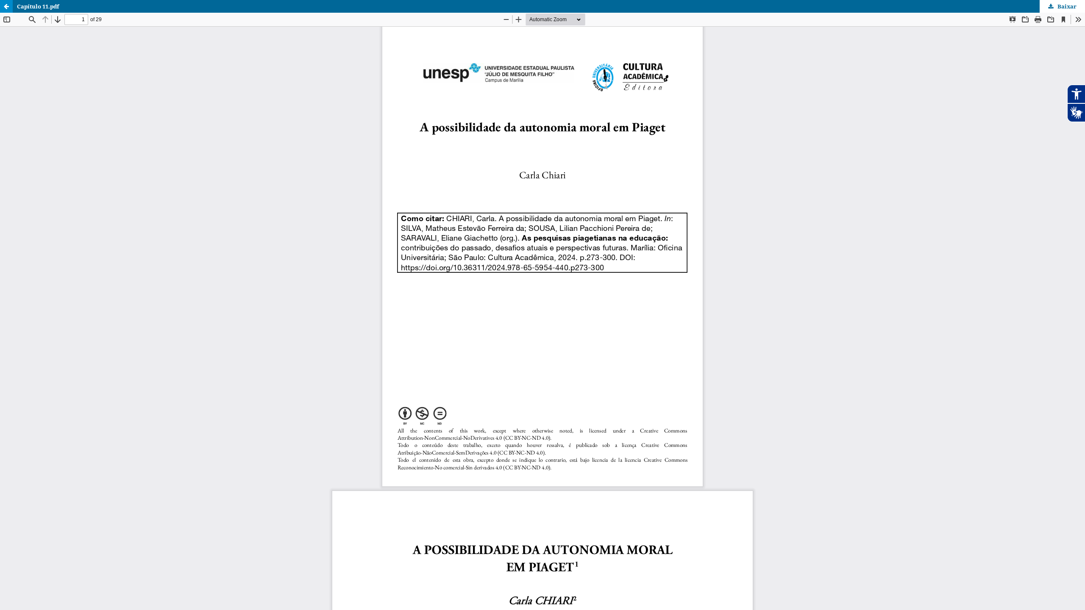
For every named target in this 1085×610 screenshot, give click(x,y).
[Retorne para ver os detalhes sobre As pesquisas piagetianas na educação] (6, 6)
